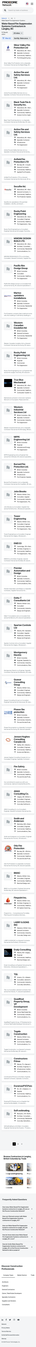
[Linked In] (2, 1320)
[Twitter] (10, 1320)
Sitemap (4, 1338)
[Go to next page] (21, 1144)
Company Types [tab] (8, 1275)
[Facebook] (6, 1320)
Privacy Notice (6, 1328)
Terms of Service (6, 1331)
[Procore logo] (9, 2)
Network (6, 5)
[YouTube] (18, 1320)
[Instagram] (14, 1320)
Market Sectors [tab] (22, 1275)
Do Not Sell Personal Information (10, 1335)
